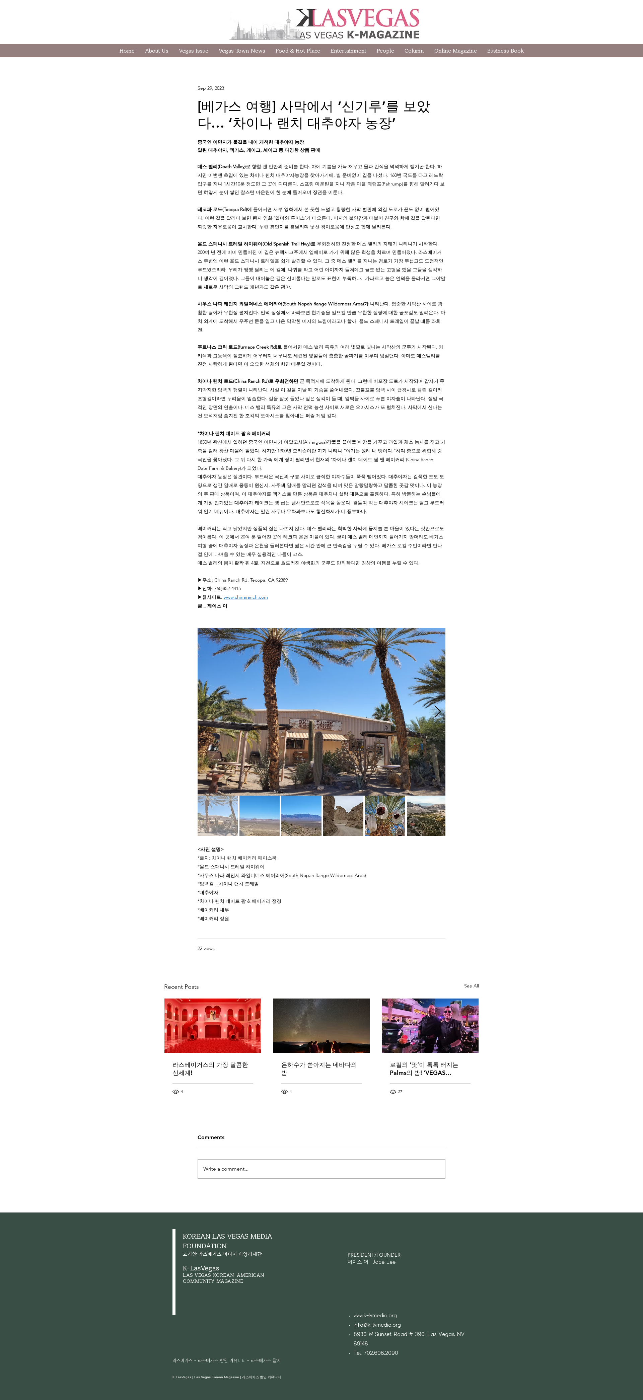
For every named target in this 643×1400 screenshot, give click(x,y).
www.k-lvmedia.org (375, 1315)
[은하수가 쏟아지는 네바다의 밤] (321, 1026)
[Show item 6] (427, 816)
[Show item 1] (218, 816)
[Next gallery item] (437, 711)
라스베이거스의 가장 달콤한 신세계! (210, 1069)
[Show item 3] (301, 816)
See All (471, 986)
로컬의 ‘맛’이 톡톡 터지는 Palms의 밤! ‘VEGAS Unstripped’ (424, 1069)
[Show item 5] (385, 816)
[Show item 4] (343, 816)
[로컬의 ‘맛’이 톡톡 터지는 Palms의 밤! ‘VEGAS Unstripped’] (430, 1026)
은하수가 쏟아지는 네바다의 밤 (319, 1069)
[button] (414, 50)
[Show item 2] (259, 816)
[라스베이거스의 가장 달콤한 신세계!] (212, 1026)
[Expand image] (321, 712)
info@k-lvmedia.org (377, 1325)
